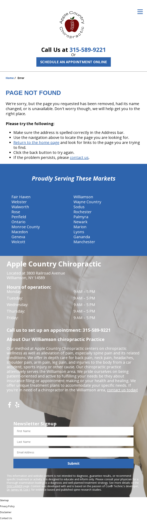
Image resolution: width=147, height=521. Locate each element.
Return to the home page (36, 142)
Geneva (18, 236)
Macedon (19, 231)
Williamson (83, 196)
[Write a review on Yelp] (17, 406)
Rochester (83, 211)
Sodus (79, 206)
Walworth (20, 206)
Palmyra (81, 216)
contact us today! (122, 389)
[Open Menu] (140, 12)
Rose (15, 211)
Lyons (79, 231)
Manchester (84, 241)
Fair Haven (21, 196)
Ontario (18, 221)
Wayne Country (87, 201)
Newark (80, 221)
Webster (19, 201)
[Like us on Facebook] (9, 406)
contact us (79, 157)
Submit (74, 463)
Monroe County (25, 226)
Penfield (18, 216)
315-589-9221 (87, 50)
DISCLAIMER (15, 486)
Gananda (82, 236)
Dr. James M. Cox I (18, 489)
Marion (80, 226)
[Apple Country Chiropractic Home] (73, 24)
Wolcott (18, 241)
